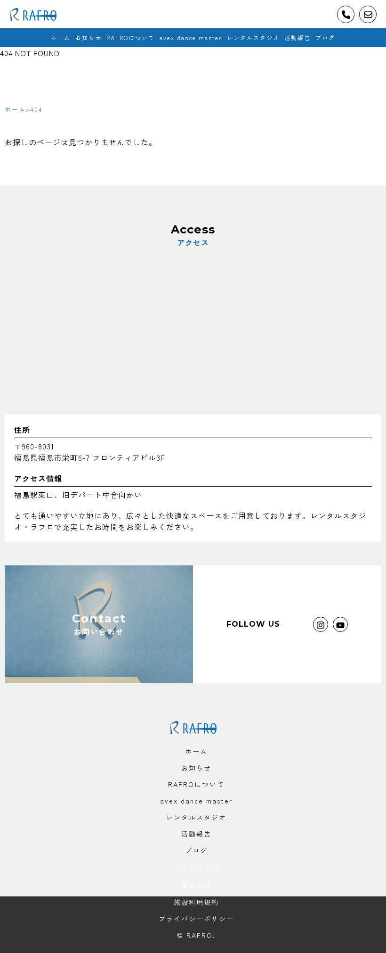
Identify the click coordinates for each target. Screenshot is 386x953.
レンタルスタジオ (253, 37)
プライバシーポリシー (196, 918)
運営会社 (196, 885)
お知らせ (88, 37)
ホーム (61, 37)
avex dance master (191, 37)
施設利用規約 (196, 902)
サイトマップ (196, 869)
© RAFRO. (196, 935)
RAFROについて (130, 37)
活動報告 (297, 37)
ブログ (325, 37)
